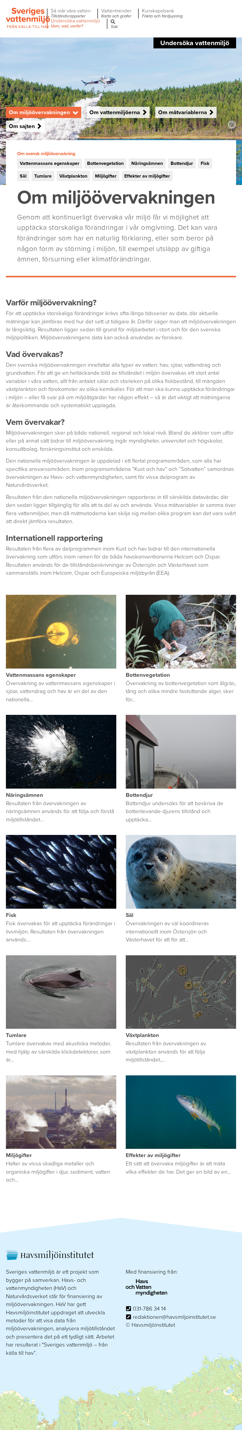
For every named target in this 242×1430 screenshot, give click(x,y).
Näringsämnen (147, 163)
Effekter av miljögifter (147, 176)
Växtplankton (73, 176)
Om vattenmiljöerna (114, 112)
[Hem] (28, 27)
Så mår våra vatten (71, 14)
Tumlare (43, 176)
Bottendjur (182, 163)
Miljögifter (106, 176)
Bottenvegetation (105, 163)
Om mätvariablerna (182, 112)
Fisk (205, 163)
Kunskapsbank (162, 14)
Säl (23, 176)
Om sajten (22, 126)
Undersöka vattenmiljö (75, 24)
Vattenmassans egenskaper (49, 163)
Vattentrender (116, 14)
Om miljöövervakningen (39, 112)
